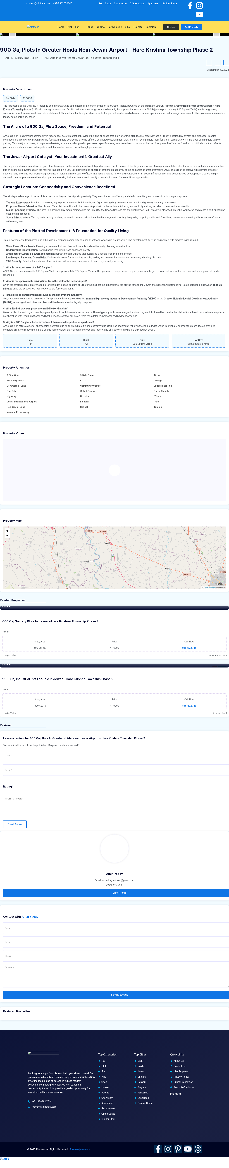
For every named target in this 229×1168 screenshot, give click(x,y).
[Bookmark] (209, 62)
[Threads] (198, 1149)
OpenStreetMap (210, 587)
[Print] (226, 62)
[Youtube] (199, 14)
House (89, 27)
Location (151, 27)
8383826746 (189, 647)
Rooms (100, 27)
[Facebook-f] (190, 5)
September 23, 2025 (218, 655)
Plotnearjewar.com (80, 1149)
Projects (138, 27)
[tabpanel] (38, 34)
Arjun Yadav (10, 655)
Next (216, 34)
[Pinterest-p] (178, 1149)
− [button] (7, 535)
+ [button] (7, 531)
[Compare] (217, 62)
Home (60, 27)
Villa (127, 27)
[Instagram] (199, 5)
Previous (12, 34)
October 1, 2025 (219, 713)
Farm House (115, 27)
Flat (77, 27)
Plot (69, 27)
